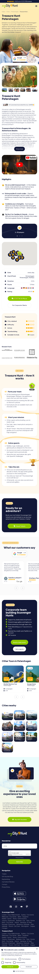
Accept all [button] (10, 966)
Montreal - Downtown (8, 924)
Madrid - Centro (6, 918)
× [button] (37, 949)
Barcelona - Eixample (23, 924)
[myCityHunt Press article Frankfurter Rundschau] (19, 357)
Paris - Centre (31, 920)
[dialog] (19, 960)
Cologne (4, 928)
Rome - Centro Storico (20, 918)
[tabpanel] (19, 229)
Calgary (32, 926)
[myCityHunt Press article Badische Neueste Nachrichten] (7, 350)
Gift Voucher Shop (7, 876)
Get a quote (19, 649)
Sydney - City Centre (27, 915)
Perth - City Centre (7, 922)
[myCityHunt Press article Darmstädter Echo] (7, 358)
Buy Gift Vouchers (21, 819)
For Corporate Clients (19, 305)
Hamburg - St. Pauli (26, 922)
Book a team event (19, 642)
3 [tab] (22, 235)
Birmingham (25, 926)
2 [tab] (19, 235)
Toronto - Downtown (8, 920)
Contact (4, 884)
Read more (18, 955)
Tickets (4, 874)
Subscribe (19, 862)
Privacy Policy (19, 857)
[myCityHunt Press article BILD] (32, 352)
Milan (32, 924)
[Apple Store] (19, 893)
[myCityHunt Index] (11, 6)
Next (23, 588)
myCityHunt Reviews (8, 882)
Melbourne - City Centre (9, 917)
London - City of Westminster (11, 915)
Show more (19, 149)
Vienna (17, 922)
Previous (16, 588)
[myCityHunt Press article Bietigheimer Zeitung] (19, 350)
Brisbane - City (20, 920)
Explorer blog (6, 879)
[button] (19, 971)
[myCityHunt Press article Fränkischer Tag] (32, 357)
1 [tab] (17, 235)
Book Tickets (20, 526)
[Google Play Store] (19, 899)
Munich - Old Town (14, 926)
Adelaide (4, 926)
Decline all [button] (29, 966)
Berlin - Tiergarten (23, 917)
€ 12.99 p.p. (20, 298)
